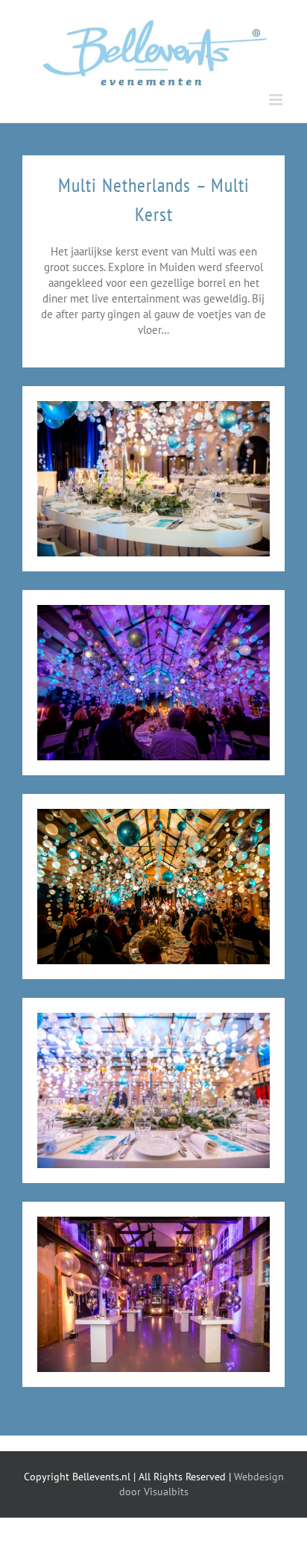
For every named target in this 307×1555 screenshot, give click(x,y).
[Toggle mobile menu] (277, 100)
